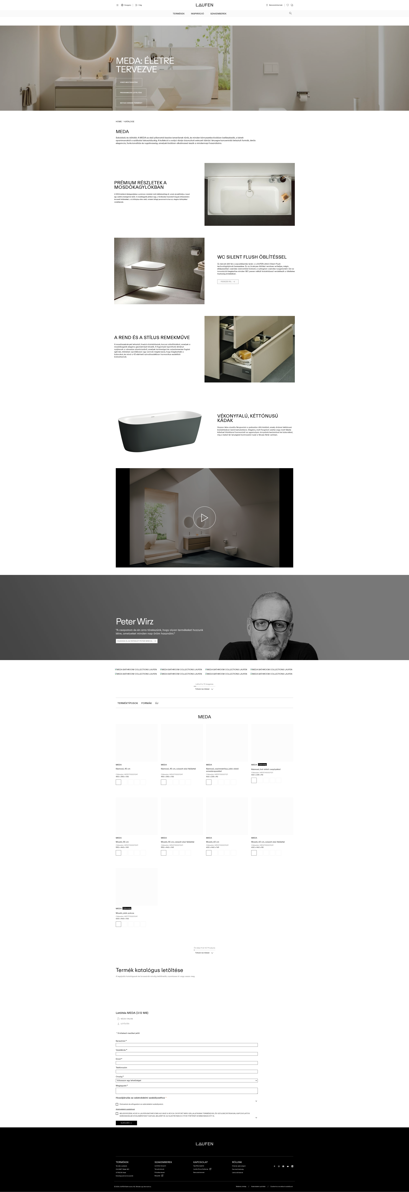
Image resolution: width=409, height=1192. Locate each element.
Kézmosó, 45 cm (123, 769)
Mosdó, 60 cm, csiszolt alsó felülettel (268, 842)
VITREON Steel (121, 1172)
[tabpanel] (204, 68)
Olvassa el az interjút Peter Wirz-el (135, 641)
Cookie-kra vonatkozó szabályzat (281, 1186)
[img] (118, 782)
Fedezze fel (226, 281)
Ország (119, 1076)
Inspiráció (197, 13)
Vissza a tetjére (404, 1174)
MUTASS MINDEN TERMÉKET (131, 103)
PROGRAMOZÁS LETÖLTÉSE (131, 92)
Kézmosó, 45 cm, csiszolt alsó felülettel (178, 769)
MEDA (119, 765)
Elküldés (125, 1123)
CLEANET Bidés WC (122, 1169)
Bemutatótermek (198, 1172)
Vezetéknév (121, 1050)
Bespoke (157, 1176)
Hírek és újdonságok (239, 1166)
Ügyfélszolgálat (198, 1166)
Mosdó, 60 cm (212, 842)
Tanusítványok (159, 1169)
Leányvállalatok (237, 1172)
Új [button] (156, 703)
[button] (290, 13)
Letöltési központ (160, 1166)
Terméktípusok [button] (127, 703)
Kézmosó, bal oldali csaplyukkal (266, 769)
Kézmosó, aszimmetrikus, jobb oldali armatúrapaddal (222, 770)
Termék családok (121, 1166)
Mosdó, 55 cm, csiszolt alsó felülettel (177, 842)
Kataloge (129, 121)
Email (118, 1059)
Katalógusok (146, 21)
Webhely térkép (241, 1186)
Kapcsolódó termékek (125, 21)
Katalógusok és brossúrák (124, 1176)
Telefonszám (121, 1067)
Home (119, 121)
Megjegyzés (121, 1085)
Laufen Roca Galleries (200, 1169)
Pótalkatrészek (160, 1172)
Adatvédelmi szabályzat (125, 1109)
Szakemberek (218, 13)
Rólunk (237, 1162)
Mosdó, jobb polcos (125, 913)
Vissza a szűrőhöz (404, 1166)
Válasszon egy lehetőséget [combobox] (129, 1080)
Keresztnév (120, 1041)
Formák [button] (146, 703)
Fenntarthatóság (238, 1169)
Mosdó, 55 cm (122, 842)
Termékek (179, 13)
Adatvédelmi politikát (258, 1186)
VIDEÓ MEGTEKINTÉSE (129, 82)
